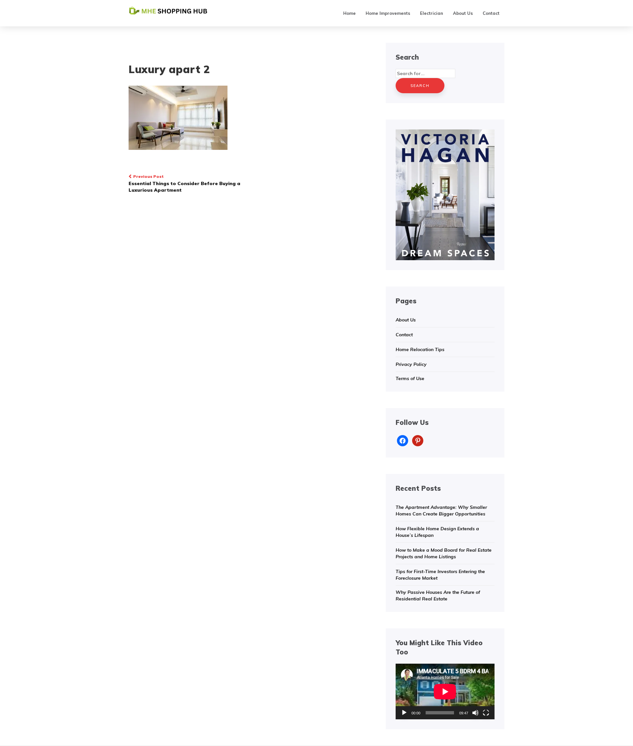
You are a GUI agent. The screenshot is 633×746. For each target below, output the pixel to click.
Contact (491, 13)
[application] (445, 691)
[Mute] (475, 712)
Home (349, 13)
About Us (463, 13)
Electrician (431, 13)
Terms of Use (410, 378)
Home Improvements (388, 13)
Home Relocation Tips (420, 349)
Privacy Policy (411, 364)
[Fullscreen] (486, 712)
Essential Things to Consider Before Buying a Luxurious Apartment (184, 183)
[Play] (404, 712)
